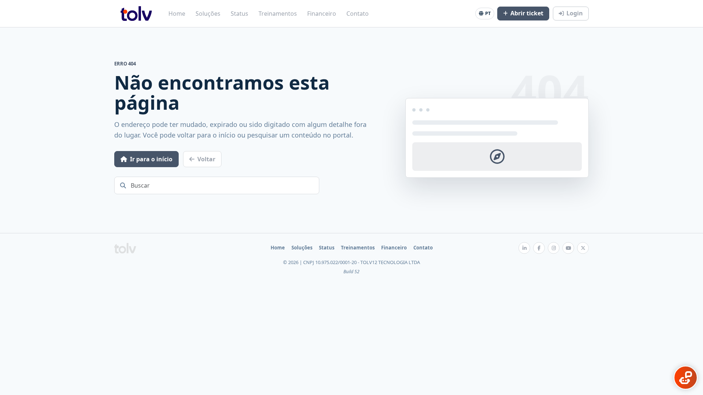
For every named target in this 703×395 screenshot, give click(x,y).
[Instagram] (553, 248)
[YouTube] (568, 248)
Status (239, 14)
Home (176, 14)
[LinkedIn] (524, 248)
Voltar (206, 159)
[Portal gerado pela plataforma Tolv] (125, 248)
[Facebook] (539, 248)
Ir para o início (151, 159)
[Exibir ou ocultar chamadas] (686, 378)
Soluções (208, 14)
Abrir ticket (526, 13)
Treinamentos (277, 14)
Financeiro (321, 14)
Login (574, 13)
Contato (357, 14)
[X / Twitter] (583, 248)
